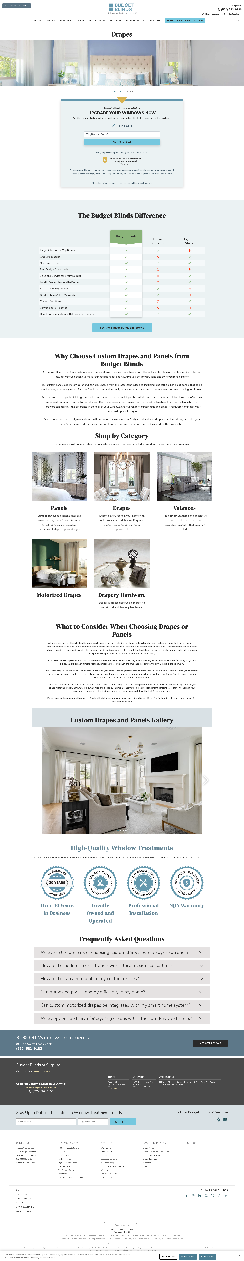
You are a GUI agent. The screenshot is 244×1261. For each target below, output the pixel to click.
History (104, 1155)
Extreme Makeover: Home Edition (156, 1152)
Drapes (80, 20)
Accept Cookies (208, 1256)
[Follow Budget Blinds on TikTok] (225, 1195)
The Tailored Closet (66, 1170)
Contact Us (23, 1143)
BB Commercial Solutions (68, 1148)
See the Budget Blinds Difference (122, 328)
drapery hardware (130, 607)
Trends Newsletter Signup (153, 1155)
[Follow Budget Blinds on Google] (225, 1119)
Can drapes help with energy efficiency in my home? (93, 992)
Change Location (41, 1071)
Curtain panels (46, 515)
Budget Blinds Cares (109, 1159)
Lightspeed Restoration (67, 1163)
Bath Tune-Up (63, 1155)
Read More (115, 1089)
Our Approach (106, 1152)
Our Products (121, 91)
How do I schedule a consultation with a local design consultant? (106, 965)
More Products (135, 20)
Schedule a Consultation (185, 20)
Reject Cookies (188, 1256)
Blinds (37, 20)
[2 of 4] (120, 830)
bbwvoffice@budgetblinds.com (41, 1087)
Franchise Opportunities (17, 6)
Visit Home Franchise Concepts (70, 1177)
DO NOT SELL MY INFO (25, 1207)
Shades (50, 20)
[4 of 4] (126, 830)
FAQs (145, 1166)
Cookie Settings (168, 1256)
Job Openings (106, 1177)
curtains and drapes (119, 520)
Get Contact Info (232, 14)
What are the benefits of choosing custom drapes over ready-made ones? (115, 952)
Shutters (65, 20)
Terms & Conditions (24, 1198)
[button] (210, 14)
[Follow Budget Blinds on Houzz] (199, 1195)
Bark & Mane (63, 1152)
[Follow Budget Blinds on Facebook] (186, 1195)
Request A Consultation (25, 1148)
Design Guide (148, 1148)
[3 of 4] (123, 830)
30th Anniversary (107, 1163)
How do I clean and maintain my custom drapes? (90, 979)
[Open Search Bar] (237, 20)
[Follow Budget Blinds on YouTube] (206, 1195)
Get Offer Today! (210, 1043)
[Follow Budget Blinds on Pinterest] (219, 1195)
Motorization (97, 20)
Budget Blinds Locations (26, 1155)
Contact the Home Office (25, 1163)
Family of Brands (68, 1143)
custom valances (178, 515)
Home (113, 91)
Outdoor (115, 20)
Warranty (104, 1170)
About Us (154, 20)
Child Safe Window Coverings (113, 1166)
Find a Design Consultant (26, 1152)
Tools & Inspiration (154, 1143)
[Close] (239, 1255)
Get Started (122, 142)
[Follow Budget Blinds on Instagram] (193, 1195)
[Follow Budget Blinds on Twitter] (212, 1195)
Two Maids (62, 1174)
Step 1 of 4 (124, 126)
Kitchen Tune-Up (64, 1159)
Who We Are (106, 1148)
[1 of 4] (118, 830)
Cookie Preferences (23, 1211)
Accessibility (21, 1203)
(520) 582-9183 (231, 9)
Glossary (147, 1163)
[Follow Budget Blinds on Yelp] (219, 1119)
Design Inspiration (150, 1159)
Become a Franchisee (109, 1174)
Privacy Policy (166, 173)
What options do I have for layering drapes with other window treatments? (116, 1018)
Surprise (236, 5)
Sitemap (19, 1190)
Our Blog (191, 1143)
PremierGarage (64, 1166)
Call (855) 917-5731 (24, 1159)
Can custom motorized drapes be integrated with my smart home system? (115, 1005)
